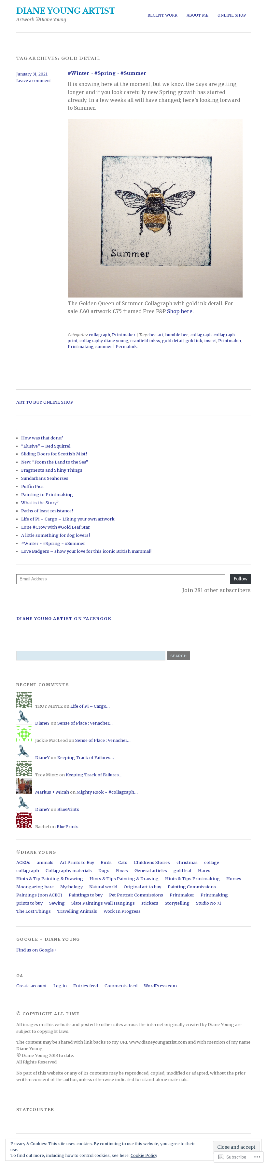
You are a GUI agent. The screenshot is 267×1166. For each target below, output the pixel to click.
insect (210, 340)
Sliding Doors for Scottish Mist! (54, 453)
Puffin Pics (32, 486)
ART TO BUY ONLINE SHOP (44, 402)
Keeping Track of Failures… (85, 757)
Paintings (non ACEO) (39, 894)
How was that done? (42, 437)
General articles (150, 870)
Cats (122, 862)
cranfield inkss (145, 340)
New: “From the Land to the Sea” (54, 462)
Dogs (103, 870)
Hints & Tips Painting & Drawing (124, 878)
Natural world (103, 886)
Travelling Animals (77, 911)
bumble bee (177, 334)
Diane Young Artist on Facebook (63, 618)
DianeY (42, 723)
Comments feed (121, 985)
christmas (187, 862)
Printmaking (80, 346)
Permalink (126, 346)
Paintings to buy (86, 894)
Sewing (57, 903)
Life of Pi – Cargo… (90, 706)
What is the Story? (40, 502)
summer (103, 346)
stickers (149, 903)
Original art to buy (142, 886)
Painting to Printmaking (47, 494)
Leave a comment (33, 80)
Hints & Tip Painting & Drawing (49, 878)
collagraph (99, 334)
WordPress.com (160, 985)
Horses (233, 878)
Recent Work (162, 15)
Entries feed (85, 985)
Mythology (71, 886)
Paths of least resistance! (47, 510)
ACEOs (23, 862)
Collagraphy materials (69, 870)
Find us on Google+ (36, 949)
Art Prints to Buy (77, 862)
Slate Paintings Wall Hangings (103, 903)
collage (211, 862)
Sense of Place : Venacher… (85, 723)
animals (45, 862)
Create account (31, 985)
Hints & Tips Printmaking (192, 878)
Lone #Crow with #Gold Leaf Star (55, 527)
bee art (156, 334)
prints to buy (29, 903)
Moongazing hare (35, 886)
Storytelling (177, 903)
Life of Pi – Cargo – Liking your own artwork (68, 518)
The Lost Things (33, 911)
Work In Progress (122, 911)
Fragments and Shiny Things (51, 470)
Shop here (179, 311)
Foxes (122, 870)
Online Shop (232, 15)
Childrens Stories (152, 862)
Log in (60, 985)
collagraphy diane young (103, 340)
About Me (197, 15)
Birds (106, 862)
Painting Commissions (192, 886)
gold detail (173, 340)
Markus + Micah (52, 792)
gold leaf (182, 870)
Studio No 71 (208, 903)
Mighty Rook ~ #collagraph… (107, 792)
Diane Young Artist (66, 11)
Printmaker (123, 334)
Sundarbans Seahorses (44, 478)
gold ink (194, 340)
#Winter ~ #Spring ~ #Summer (107, 73)
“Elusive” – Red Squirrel (45, 446)
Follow (240, 579)
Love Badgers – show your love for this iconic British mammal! (86, 551)
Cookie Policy (144, 1155)
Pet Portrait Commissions (136, 894)
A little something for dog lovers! (55, 535)
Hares (204, 870)
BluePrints (68, 809)
